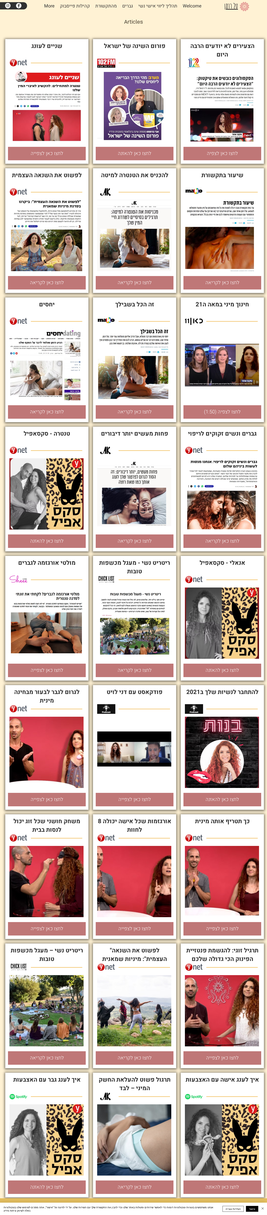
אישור (252, 1209)
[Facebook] (18, 5)
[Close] (262, 1209)
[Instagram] (8, 5)
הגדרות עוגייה (233, 1209)
